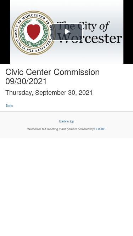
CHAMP (99, 129)
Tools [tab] (9, 105)
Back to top (66, 121)
